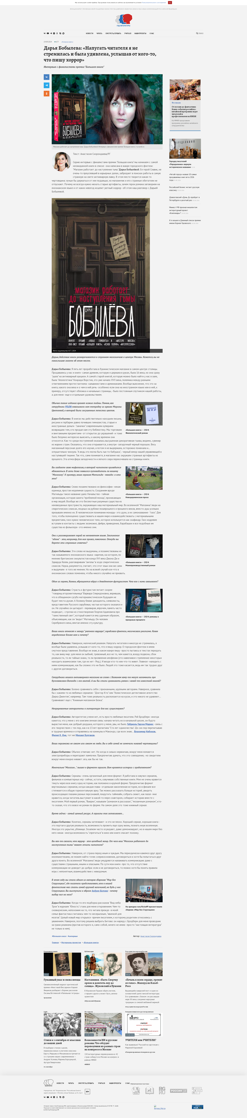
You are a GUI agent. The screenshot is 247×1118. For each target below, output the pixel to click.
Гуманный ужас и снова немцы (62, 979)
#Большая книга (59, 936)
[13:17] (62, 954)
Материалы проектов (71, 942)
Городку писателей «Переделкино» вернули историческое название (182, 164)
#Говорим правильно (132, 1052)
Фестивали (89, 1012)
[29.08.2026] (103, 1014)
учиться (127, 33)
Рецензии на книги (50, 951)
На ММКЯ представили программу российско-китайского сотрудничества (185, 123)
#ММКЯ (87, 1064)
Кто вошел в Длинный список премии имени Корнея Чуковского (185, 222)
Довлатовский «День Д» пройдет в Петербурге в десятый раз (184, 198)
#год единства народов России (136, 1007)
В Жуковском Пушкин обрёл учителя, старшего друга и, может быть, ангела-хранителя (101, 993)
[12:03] (103, 954)
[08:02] (62, 1014)
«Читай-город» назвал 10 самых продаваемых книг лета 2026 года (183, 177)
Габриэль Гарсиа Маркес (140, 724)
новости (89, 33)
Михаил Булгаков (85, 735)
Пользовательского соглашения (154, 2)
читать (99, 33)
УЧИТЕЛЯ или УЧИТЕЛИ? (140, 1040)
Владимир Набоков (144, 731)
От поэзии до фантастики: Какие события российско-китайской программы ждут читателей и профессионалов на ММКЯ (185, 112)
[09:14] (144, 954)
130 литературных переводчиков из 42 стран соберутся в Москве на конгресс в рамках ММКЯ (102, 1057)
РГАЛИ (68, 406)
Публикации (89, 951)
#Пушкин (97, 1001)
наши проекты (140, 33)
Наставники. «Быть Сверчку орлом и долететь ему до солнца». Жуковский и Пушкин (103, 982)
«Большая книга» (67, 42)
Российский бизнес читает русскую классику (184, 188)
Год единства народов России (136, 951)
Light (45, 1012)
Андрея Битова (100, 890)
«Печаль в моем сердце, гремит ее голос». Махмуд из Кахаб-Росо (143, 982)
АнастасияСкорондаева (150, 936)
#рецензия (48, 998)
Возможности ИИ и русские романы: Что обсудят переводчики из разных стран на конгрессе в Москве (102, 1044)
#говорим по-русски (148, 1052)
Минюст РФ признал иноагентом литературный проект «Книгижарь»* (183, 210)
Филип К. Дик (59, 735)
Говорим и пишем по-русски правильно (139, 1012)
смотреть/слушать (113, 33)
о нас (152, 33)
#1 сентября (48, 1067)
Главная (55, 942)
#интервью (73, 936)
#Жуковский (89, 1001)
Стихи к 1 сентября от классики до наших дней (62, 1041)
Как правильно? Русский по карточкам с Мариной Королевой (142, 1046)
